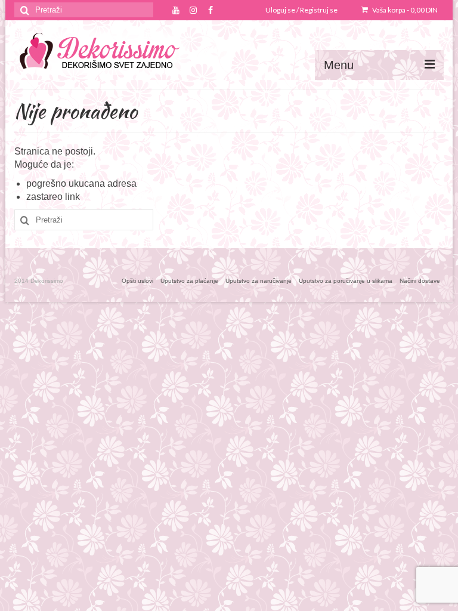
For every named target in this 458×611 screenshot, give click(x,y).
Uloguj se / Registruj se (301, 9)
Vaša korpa (404, 9)
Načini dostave (420, 280)
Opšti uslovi (137, 280)
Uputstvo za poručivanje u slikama (345, 280)
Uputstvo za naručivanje (258, 280)
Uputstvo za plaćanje (189, 280)
